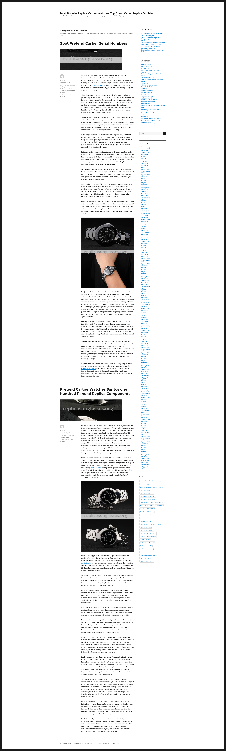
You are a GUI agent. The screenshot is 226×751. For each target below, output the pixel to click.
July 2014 (143, 356)
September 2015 (145, 330)
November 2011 (145, 416)
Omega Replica (145, 94)
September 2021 (145, 197)
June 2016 (143, 314)
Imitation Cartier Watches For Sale (150, 524)
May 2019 (143, 249)
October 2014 (144, 351)
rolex (142, 115)
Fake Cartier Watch (147, 508)
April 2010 (144, 451)
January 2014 (144, 367)
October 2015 (144, 329)
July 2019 (143, 245)
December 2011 (145, 414)
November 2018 (145, 260)
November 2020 (145, 215)
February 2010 (145, 455)
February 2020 (145, 232)
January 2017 (144, 301)
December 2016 (145, 303)
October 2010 (144, 440)
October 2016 (144, 306)
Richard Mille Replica (147, 111)
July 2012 (143, 401)
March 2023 (144, 163)
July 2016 (143, 312)
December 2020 (145, 214)
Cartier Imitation (145, 487)
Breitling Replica (145, 68)
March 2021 (144, 208)
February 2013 (145, 388)
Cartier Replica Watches (67, 435)
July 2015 (143, 334)
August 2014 (144, 354)
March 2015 (144, 342)
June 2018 (143, 269)
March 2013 (144, 386)
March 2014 (144, 364)
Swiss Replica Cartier (146, 561)
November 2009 (145, 460)
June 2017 (143, 291)
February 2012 (145, 410)
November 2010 (145, 438)
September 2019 (145, 241)
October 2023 (144, 150)
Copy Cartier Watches (157, 502)
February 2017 (145, 299)
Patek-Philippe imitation (148, 533)
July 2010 (143, 445)
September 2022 (145, 175)
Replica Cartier (64, 439)
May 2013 (143, 382)
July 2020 (143, 223)
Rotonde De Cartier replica (148, 555)
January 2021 (144, 212)
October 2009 (144, 462)
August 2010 (144, 444)
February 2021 (145, 210)
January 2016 (144, 323)
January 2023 (144, 167)
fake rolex (143, 518)
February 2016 (145, 321)
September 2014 (145, 353)
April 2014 (144, 362)
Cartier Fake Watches (157, 484)
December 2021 (145, 191)
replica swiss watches (98, 85)
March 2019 (144, 252)
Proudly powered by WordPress (110, 743)
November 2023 (145, 149)
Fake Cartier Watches (147, 512)
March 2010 (144, 453)
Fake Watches (153, 518)
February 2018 (145, 277)
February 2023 (145, 165)
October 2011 (144, 418)
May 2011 (143, 427)
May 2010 (143, 449)
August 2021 (144, 199)
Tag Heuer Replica (146, 122)
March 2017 (144, 297)
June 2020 (144, 225)
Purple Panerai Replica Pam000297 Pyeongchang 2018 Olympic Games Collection (150, 39)
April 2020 (144, 228)
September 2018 (145, 264)
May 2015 (143, 338)
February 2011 (145, 432)
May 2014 (143, 360)
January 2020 (144, 234)
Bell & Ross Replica (65, 85)
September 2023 (145, 152)
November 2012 (145, 393)
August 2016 (144, 310)
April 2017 (144, 295)
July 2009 (143, 468)
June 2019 (143, 247)
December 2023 (145, 147)
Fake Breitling (145, 83)
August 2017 (144, 288)
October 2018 (144, 262)
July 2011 (143, 423)
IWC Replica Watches (147, 92)
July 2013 (143, 379)
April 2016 (144, 317)
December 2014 (145, 347)
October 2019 (144, 240)
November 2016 (145, 304)
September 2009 (145, 464)
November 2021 (145, 193)
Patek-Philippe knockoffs (148, 536)
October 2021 (144, 195)
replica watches (95, 468)
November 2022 (145, 171)
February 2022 (145, 188)
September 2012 (145, 397)
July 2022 (143, 178)
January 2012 (144, 412)
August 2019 (144, 243)
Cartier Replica (86, 563)
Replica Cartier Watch (147, 542)
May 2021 (143, 204)
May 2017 (143, 293)
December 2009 (145, 458)
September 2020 (145, 219)
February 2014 (145, 366)
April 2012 (144, 406)
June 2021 (143, 202)
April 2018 (144, 273)
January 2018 (144, 278)
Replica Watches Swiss (147, 549)
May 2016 (143, 316)
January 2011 (144, 434)
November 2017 (145, 282)
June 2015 (143, 336)
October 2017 (144, 284)
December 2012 (145, 392)
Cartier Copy (159, 481)
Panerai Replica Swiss (147, 96)
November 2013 (145, 371)
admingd (63, 80)
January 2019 (144, 256)
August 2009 (144, 466)
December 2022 (145, 169)
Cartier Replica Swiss (146, 493)
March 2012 (144, 408)
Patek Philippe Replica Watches (149, 100)
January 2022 (144, 189)
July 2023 (143, 156)
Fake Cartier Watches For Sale (149, 85)
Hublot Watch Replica (147, 90)
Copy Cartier (144, 502)
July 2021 (143, 201)
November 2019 (145, 238)
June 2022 (144, 180)
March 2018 (144, 275)
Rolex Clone (144, 116)
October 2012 (144, 395)
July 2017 (143, 290)
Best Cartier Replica (146, 66)
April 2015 (144, 340)
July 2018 (143, 267)
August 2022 (144, 176)
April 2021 (144, 206)
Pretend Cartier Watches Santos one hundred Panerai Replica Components (95, 391)
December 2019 (145, 236)
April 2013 (143, 384)
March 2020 (144, 230)
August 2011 (144, 421)
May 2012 (143, 405)
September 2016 (145, 308)
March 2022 (144, 186)
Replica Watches (65, 95)
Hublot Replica (64, 437)
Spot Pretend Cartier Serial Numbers (93, 43)
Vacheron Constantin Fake (148, 124)
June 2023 (143, 158)
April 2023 (144, 162)
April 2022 (144, 184)
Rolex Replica (144, 552)
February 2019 (145, 254)
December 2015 (145, 325)
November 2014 (145, 349)
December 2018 (145, 258)
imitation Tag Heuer (146, 530)
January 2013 (144, 390)
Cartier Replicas (145, 490)
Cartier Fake (144, 484)
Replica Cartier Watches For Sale (150, 109)
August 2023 (144, 154)
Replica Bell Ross (145, 103)
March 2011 (144, 431)
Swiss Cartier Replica (88, 368)
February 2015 (145, 343)
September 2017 (145, 286)
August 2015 (144, 332)
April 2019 (144, 251)
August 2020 (144, 221)
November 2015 (145, 327)
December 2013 (145, 369)
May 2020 (143, 227)
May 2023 (143, 160)
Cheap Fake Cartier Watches (149, 499)
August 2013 (144, 377)
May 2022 (143, 182)
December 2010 (145, 436)
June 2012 (143, 403)
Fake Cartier (159, 505)
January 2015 (144, 345)
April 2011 (143, 429)
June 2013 (143, 380)
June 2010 (143, 447)
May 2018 (143, 271)
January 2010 (144, 457)
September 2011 (145, 419)
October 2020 (144, 217)
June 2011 (143, 425)
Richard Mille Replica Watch (149, 113)
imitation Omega (146, 527)
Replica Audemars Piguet (148, 102)
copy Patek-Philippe (146, 505)
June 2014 (143, 358)
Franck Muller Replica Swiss (149, 87)
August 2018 (144, 265)
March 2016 (144, 319)
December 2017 (145, 280)
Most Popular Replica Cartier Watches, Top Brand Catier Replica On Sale (106, 13)
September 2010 (145, 442)
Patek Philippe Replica (147, 98)
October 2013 (144, 373)
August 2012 (144, 399)
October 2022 (144, 173)
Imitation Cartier (145, 521)
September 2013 (145, 375)
